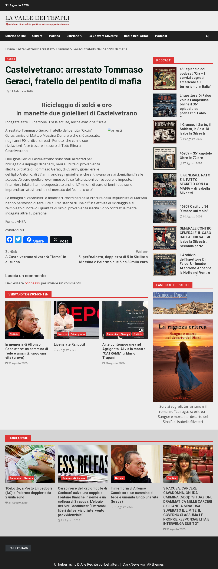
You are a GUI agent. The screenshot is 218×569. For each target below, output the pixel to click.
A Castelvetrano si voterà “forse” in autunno (35, 256)
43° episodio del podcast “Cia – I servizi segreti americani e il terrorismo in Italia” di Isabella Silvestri (164, 78)
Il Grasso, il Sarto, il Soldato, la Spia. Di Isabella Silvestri (164, 131)
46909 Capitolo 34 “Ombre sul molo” (164, 211)
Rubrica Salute (15, 36)
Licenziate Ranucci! (76, 320)
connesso (32, 283)
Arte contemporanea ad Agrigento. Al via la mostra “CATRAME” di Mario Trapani (125, 320)
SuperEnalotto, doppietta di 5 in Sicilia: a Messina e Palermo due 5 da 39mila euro (113, 256)
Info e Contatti (18, 548)
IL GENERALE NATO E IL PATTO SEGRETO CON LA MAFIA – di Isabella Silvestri (164, 185)
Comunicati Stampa (118, 334)
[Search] (207, 36)
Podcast (161, 36)
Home (10, 49)
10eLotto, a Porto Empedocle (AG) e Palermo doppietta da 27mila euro (30, 464)
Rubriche (72, 36)
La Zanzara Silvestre (103, 36)
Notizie (11, 58)
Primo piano (77, 334)
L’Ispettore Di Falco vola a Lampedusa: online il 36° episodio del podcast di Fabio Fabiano (164, 105)
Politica (54, 36)
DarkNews (131, 564)
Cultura (37, 36)
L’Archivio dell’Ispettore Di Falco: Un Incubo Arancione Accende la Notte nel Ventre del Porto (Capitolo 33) (164, 264)
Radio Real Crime (136, 36)
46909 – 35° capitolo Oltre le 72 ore (164, 158)
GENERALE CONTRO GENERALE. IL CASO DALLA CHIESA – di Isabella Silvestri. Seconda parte (164, 238)
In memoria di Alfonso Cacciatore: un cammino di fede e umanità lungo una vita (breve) (28, 320)
